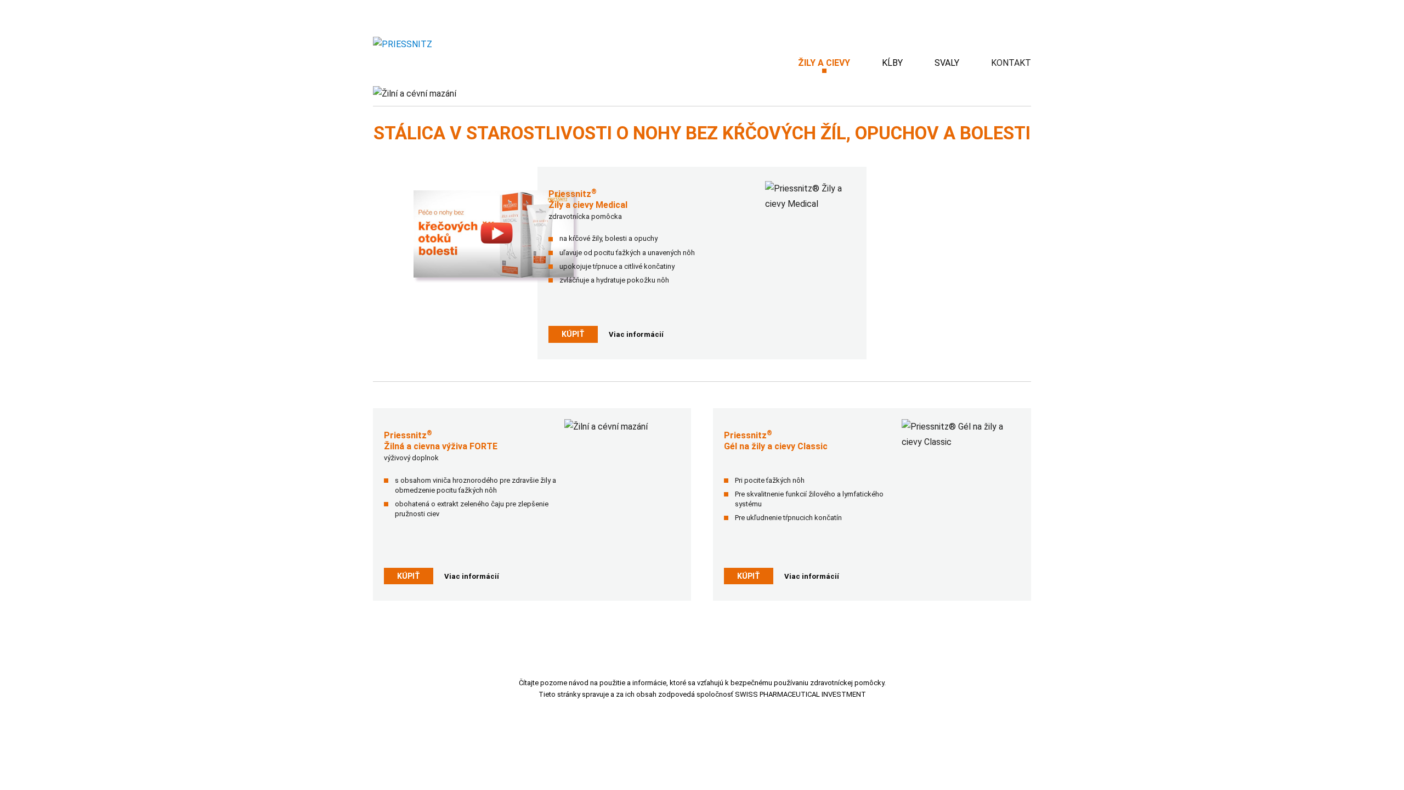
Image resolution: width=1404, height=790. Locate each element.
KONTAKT (1011, 63)
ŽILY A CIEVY (824, 63)
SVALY (947, 63)
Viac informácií (636, 334)
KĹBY (892, 63)
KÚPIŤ (573, 334)
